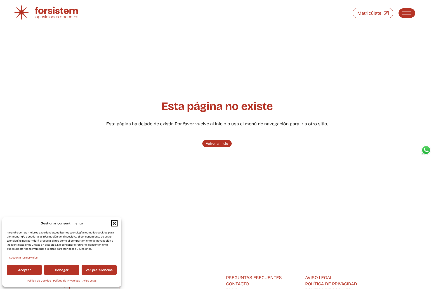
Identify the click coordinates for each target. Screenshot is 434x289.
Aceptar (24, 270)
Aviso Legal (90, 280)
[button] (114, 223)
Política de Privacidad (66, 280)
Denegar (61, 270)
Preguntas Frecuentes (254, 277)
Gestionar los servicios (23, 257)
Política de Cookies (39, 280)
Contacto (237, 284)
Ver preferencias (99, 270)
